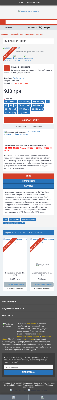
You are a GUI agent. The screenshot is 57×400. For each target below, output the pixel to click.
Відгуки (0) (28, 186)
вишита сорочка (28, 219)
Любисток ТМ (18, 78)
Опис (28, 176)
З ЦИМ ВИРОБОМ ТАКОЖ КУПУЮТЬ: (23, 232)
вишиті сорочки (33, 336)
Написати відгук (21, 134)
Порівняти (37, 127)
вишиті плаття (28, 339)
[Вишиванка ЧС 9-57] (28, 48)
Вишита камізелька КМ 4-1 (42, 274)
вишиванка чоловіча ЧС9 (14, 223)
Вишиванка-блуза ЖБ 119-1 (15, 274)
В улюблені (21, 127)
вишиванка (14, 219)
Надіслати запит (30, 120)
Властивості (28, 181)
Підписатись (28, 372)
